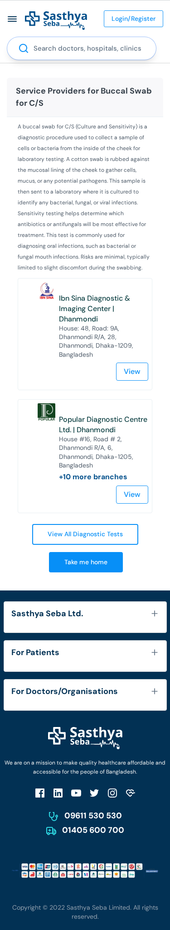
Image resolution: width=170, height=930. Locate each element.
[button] (12, 18)
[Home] (56, 20)
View (132, 371)
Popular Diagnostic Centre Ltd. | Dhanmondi (103, 424)
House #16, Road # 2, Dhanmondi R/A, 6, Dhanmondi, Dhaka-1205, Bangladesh (96, 452)
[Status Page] (130, 792)
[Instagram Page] (112, 792)
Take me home (85, 562)
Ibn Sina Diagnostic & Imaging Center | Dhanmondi (94, 308)
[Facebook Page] (39, 792)
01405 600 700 (93, 830)
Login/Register (133, 18)
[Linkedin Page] (58, 792)
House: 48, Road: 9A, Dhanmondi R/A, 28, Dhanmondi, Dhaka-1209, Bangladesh (96, 341)
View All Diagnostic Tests (85, 534)
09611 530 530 (93, 815)
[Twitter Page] (94, 792)
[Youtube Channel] (76, 792)
